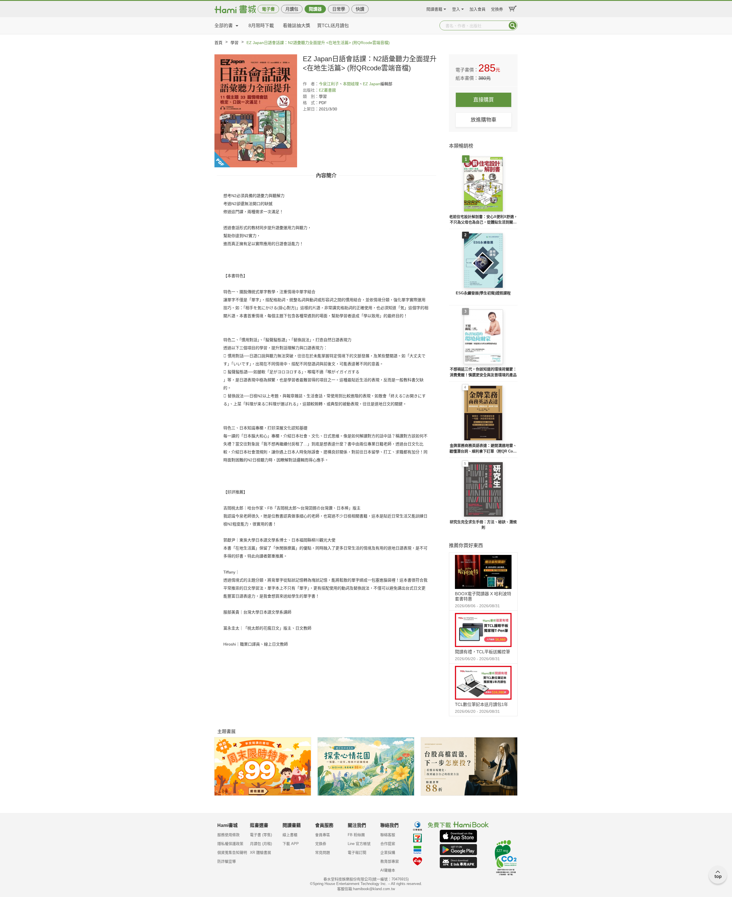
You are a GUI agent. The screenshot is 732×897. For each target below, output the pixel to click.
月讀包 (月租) (261, 844)
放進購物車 (483, 120)
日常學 (338, 9)
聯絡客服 (387, 835)
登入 (456, 8)
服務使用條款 (228, 835)
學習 (234, 42)
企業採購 (387, 852)
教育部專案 (389, 861)
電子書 (268, 9)
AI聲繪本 (387, 870)
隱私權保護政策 (230, 844)
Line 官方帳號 (359, 844)
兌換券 (497, 8)
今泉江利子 (329, 84)
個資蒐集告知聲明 (232, 852)
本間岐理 (351, 84)
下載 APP (291, 844)
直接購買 (483, 100)
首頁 (218, 42)
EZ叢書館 (327, 90)
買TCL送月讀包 (333, 25)
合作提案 (387, 844)
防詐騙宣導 (226, 861)
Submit (512, 25)
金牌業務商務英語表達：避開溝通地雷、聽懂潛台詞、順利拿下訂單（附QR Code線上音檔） (483, 448)
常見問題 (322, 852)
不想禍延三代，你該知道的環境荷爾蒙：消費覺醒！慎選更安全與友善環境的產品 (483, 372)
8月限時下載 (261, 25)
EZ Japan (371, 84)
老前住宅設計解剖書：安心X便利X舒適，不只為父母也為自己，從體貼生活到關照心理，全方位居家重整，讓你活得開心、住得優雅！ (483, 220)
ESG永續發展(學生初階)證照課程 (483, 293)
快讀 (360, 9)
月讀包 (291, 9)
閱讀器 (315, 9)
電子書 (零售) (261, 835)
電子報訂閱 (357, 852)
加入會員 (478, 8)
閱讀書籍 (434, 8)
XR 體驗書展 (260, 852)
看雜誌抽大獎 (296, 25)
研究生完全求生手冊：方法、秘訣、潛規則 (483, 525)
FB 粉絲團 (356, 835)
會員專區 (322, 835)
